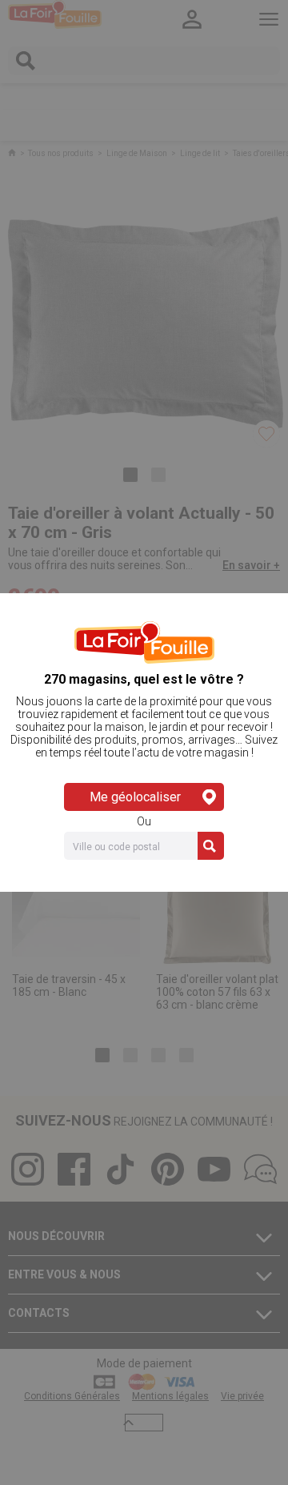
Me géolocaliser (135, 797)
